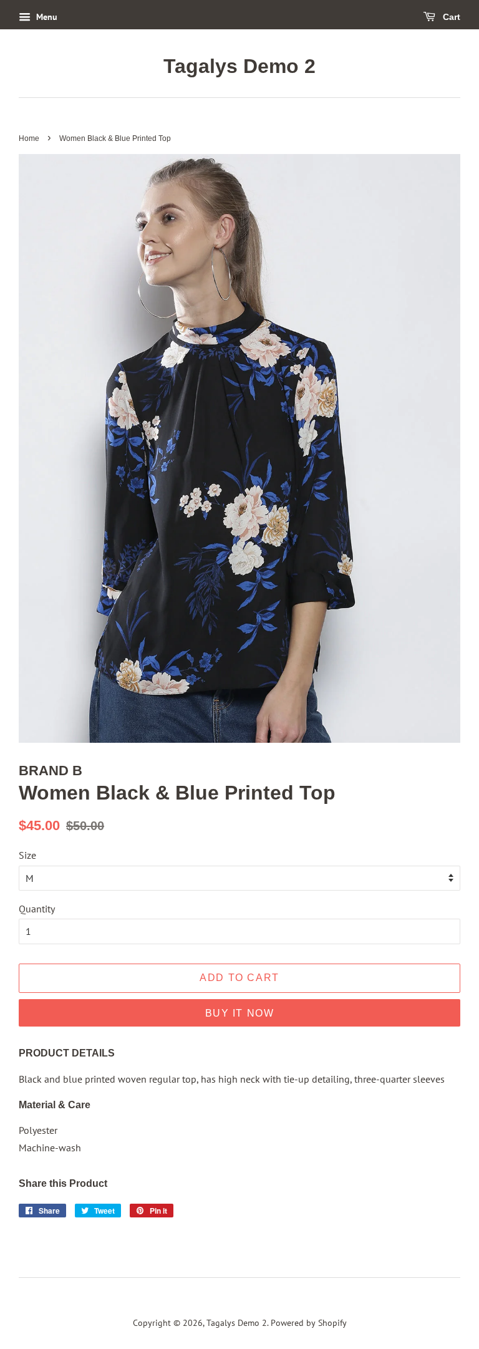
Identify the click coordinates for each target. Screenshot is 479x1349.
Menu (45, 16)
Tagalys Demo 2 (239, 66)
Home (29, 138)
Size (27, 855)
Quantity (37, 908)
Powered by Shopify (309, 1322)
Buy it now (239, 1013)
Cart (450, 17)
